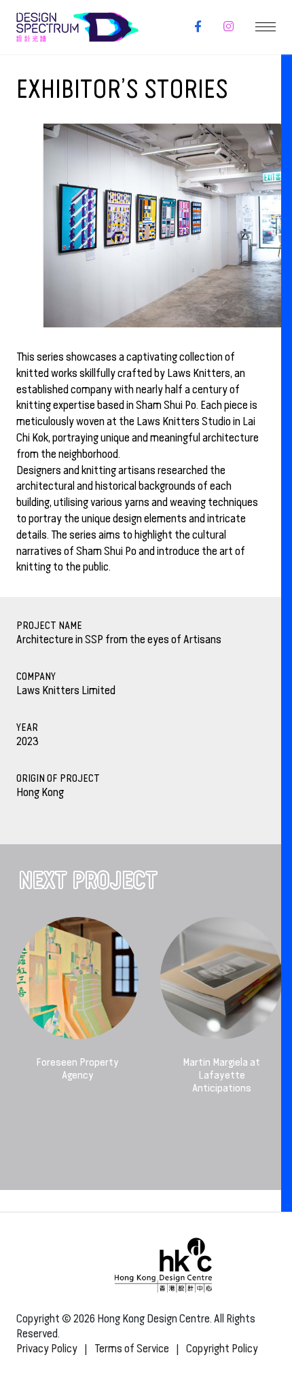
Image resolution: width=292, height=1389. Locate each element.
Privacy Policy (46, 1348)
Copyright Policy (222, 1348)
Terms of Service (131, 1348)
